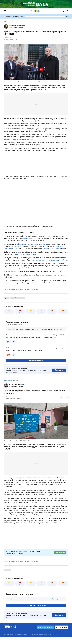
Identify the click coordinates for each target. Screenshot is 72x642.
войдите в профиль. (56, 329)
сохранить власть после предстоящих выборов (49, 260)
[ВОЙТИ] (67, 11)
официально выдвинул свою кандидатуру (32, 244)
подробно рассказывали (52, 248)
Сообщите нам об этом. (31, 289)
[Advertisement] (36, 104)
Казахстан (14, 380)
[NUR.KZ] (36, 11)
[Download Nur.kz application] (36, 4)
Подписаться (60, 552)
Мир (5, 21)
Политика (7, 380)
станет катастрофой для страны (24, 254)
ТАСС (54, 263)
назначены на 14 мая (32, 238)
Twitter (47, 176)
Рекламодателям (61, 627)
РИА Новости (42, 90)
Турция (7, 298)
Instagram (60, 370)
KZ (63, 11)
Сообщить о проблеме (45, 627)
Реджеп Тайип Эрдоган (17, 298)
